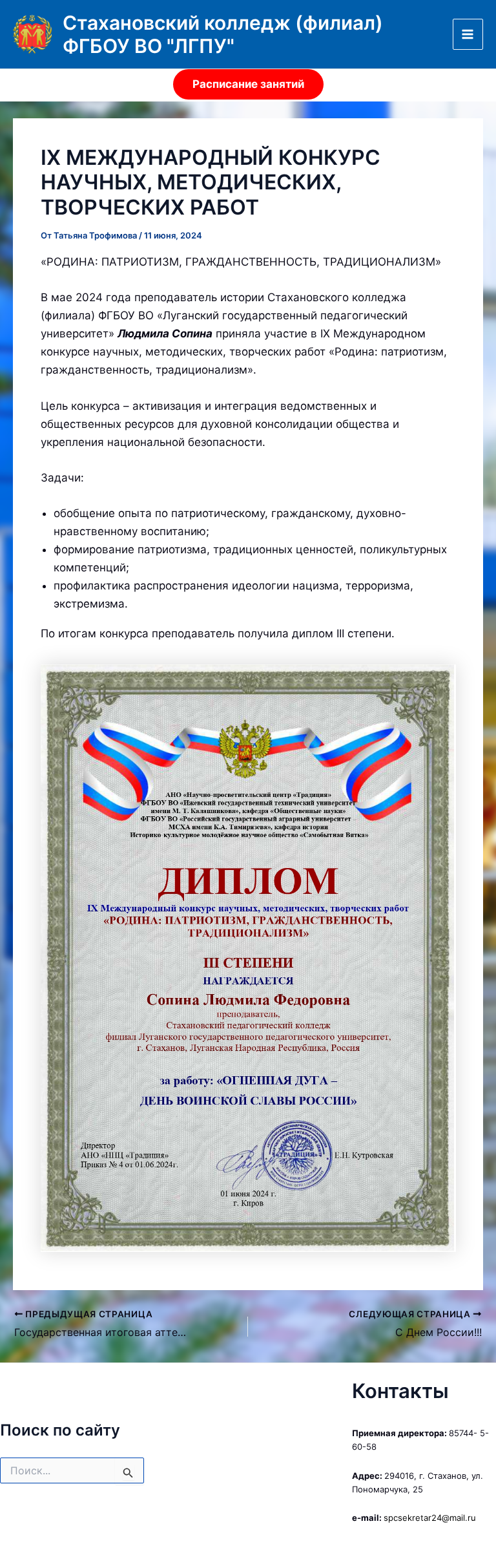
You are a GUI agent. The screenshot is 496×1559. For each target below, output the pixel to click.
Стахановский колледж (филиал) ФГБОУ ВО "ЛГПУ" (223, 34)
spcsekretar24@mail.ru (430, 1517)
